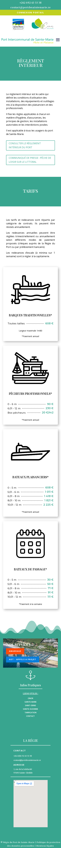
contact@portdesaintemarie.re (30, 7)
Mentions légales (45, 846)
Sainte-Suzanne (30, 709)
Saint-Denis (30, 705)
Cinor (30, 698)
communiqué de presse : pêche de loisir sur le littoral (30, 160)
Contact (30, 716)
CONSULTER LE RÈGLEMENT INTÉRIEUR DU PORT (25, 145)
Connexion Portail (30, 12)
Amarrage (15, 651)
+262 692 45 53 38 (30, 2)
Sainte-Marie (30, 702)
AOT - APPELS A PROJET (22, 659)
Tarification (30, 712)
